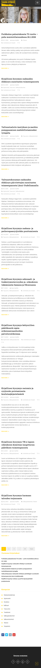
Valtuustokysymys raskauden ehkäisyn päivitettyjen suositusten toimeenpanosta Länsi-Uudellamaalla (19, 182)
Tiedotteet (7, 612)
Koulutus (6, 602)
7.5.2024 (5, 288)
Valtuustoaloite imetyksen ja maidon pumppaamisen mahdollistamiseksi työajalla (19, 130)
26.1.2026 (5, 40)
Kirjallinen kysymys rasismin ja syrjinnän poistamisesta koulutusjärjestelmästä (17, 391)
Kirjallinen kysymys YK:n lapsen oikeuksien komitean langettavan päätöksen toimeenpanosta (18, 445)
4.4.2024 (5, 451)
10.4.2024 (5, 397)
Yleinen (25, 40)
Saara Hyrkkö (15, 40)
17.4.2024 (5, 337)
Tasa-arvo (12, 87)
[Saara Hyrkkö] (8, 3)
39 (25, 549)
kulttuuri (6, 605)
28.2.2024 (5, 501)
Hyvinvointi (6, 87)
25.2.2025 (5, 136)
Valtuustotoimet (33, 136)
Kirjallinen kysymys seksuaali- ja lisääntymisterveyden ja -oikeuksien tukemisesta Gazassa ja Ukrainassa (19, 282)
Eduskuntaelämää (9, 595)
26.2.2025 (5, 85)
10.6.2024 (5, 234)
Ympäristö (7, 626)
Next (31, 549)
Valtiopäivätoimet (20, 87)
